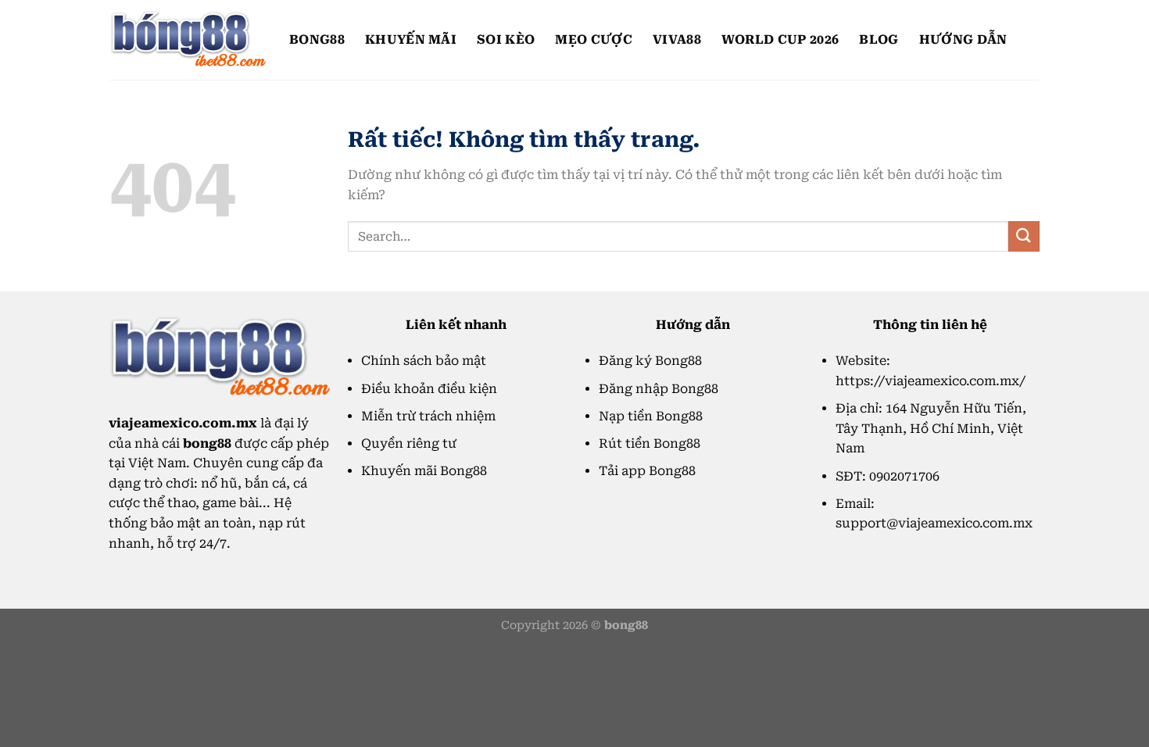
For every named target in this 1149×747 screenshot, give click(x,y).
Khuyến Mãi (410, 39)
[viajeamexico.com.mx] (187, 39)
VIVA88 (677, 39)
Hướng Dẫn (963, 39)
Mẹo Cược (593, 39)
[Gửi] (1024, 236)
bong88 (317, 39)
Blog (878, 39)
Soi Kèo (506, 39)
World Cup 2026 (780, 39)
